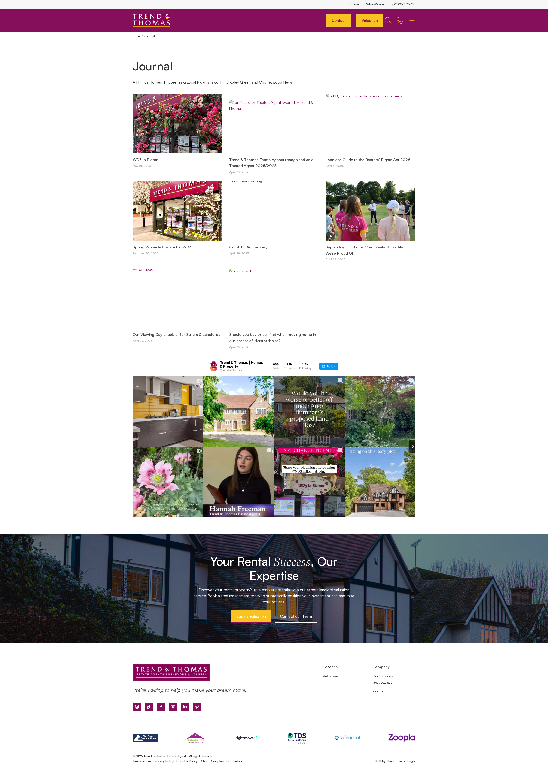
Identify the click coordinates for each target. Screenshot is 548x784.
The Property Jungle (400, 761)
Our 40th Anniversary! (248, 247)
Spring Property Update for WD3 (162, 247)
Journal (354, 4)
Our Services (382, 676)
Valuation (330, 676)
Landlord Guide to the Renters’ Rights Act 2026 (368, 159)
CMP (204, 761)
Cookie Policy (187, 761)
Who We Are (375, 4)
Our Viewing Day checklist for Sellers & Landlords (176, 334)
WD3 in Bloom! (146, 159)
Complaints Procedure (227, 761)
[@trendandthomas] (214, 366)
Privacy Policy (165, 761)
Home (137, 36)
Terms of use (142, 761)
